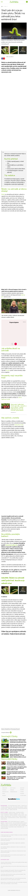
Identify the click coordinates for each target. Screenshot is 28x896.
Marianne (12, 789)
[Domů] (6, 785)
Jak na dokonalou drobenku (18, 807)
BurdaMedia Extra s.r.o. (15, 890)
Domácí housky (15, 816)
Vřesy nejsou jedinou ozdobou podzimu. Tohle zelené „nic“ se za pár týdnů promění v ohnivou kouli (16, 778)
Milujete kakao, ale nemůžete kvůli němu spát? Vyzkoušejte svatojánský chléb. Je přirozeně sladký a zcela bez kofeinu (14, 883)
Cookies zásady (23, 795)
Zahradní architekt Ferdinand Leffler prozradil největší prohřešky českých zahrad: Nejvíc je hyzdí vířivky (14, 863)
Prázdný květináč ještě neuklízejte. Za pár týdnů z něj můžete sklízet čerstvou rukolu (16, 773)
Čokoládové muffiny (20, 812)
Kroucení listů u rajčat (12, 826)
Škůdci (3, 194)
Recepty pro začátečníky (13, 813)
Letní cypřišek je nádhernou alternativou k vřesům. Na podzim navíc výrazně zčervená (13, 847)
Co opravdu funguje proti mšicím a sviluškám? (17, 824)
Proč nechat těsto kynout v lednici (14, 805)
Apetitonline (12, 787)
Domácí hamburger (4, 813)
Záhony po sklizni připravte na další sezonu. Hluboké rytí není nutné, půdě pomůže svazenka (13, 851)
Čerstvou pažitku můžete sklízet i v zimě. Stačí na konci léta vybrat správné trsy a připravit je (13, 839)
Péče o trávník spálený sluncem (14, 821)
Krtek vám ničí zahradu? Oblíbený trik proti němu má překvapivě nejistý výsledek (18, 751)
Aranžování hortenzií (4, 825)
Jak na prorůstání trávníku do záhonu (20, 823)
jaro (18, 729)
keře (7, 729)
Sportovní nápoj (23, 817)
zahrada (14, 729)
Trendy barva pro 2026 (13, 825)
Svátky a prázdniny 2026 (22, 825)
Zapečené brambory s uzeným (13, 817)
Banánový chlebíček (13, 815)
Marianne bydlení (13, 791)
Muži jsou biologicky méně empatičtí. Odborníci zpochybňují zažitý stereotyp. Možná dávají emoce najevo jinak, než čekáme (13, 871)
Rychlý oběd (6, 815)
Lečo (19, 813)
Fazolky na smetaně (22, 816)
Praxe (5, 6)
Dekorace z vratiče (4, 824)
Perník (22, 813)
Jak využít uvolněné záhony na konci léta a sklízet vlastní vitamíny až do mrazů (14, 867)
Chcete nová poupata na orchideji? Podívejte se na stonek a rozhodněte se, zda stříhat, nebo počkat (14, 835)
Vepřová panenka (7, 816)
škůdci (3, 729)
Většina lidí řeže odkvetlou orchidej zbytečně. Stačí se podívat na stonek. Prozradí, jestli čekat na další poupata (16, 763)
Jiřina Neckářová (9, 56)
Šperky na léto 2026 (13, 809)
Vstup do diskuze (5, 732)
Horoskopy (7, 809)
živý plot (8, 370)
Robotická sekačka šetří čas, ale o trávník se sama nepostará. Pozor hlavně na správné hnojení (13, 855)
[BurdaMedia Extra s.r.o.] (14, 799)
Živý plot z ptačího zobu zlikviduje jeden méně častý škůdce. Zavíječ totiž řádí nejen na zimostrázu (18, 746)
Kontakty (4, 789)
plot (10, 729)
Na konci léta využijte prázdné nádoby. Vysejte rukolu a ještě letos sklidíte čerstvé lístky (13, 843)
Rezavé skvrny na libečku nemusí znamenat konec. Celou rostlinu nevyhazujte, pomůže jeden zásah (18, 741)
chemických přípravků (11, 545)
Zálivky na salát (21, 815)
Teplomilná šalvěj (4, 826)
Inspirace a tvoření (8, 823)
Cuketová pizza (24, 805)
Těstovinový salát (4, 817)
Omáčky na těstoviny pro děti (6, 807)
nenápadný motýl (18, 425)
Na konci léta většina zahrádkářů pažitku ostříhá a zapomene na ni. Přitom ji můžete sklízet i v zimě (17, 768)
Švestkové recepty (12, 812)
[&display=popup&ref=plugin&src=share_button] (2, 58)
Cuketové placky (4, 819)
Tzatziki (2, 815)
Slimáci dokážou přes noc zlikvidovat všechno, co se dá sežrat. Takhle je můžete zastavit (18, 756)
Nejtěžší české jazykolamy (13, 808)
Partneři (4, 795)
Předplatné (4, 787)
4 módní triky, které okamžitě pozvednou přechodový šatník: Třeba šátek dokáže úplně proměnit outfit (13, 875)
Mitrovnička (19, 826)
